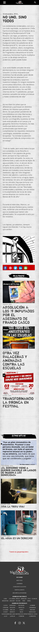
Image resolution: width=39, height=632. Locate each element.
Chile (29, 598)
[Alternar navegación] (4, 2)
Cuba (5, 598)
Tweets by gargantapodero (18, 552)
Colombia (12, 598)
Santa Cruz (32, 612)
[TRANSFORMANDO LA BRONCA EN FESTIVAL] (19, 383)
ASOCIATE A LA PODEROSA (19, 593)
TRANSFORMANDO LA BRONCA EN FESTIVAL (18, 402)
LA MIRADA (19, 583)
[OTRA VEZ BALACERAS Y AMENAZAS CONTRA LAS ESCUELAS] (19, 337)
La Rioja (12, 616)
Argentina (5, 600)
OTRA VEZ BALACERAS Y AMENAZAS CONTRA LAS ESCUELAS (15, 360)
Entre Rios (12, 605)
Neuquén (12, 607)
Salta (21, 612)
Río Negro (21, 605)
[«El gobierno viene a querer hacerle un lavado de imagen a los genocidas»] (19, 452)
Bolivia (18, 600)
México (18, 598)
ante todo (19, 580)
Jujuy (5, 616)
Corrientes (32, 616)
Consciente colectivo (19, 586)
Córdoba (5, 607)
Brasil (29, 600)
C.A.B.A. (5, 605)
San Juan (12, 614)
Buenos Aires (5, 614)
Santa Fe (12, 612)
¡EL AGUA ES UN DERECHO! (17, 538)
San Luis (12, 609)
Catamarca (32, 607)
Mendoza (21, 607)
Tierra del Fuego (32, 614)
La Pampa (32, 605)
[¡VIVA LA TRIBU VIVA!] (19, 491)
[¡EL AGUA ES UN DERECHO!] (19, 522)
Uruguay (12, 600)
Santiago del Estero (21, 614)
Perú (23, 600)
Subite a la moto (19, 589)
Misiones (32, 609)
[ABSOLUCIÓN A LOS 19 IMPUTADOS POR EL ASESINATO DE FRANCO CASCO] (19, 292)
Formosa (21, 616)
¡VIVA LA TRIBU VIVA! (13, 506)
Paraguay (24, 598)
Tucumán (5, 609)
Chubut (5, 612)
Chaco (21, 609)
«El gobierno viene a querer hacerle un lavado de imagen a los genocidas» (18, 471)
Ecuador (34, 598)
